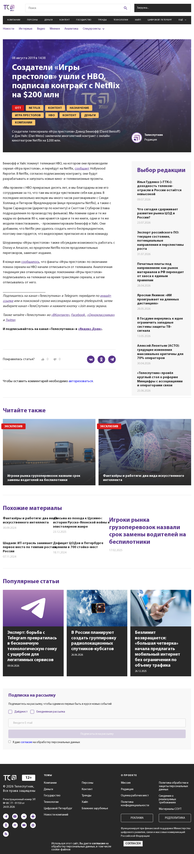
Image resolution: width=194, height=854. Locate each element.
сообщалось (30, 262)
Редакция (127, 789)
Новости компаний (56, 814)
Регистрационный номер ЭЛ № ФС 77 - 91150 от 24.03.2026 (19, 803)
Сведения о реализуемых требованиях (167, 799)
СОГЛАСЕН (133, 843)
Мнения (55, 28)
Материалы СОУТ (170, 809)
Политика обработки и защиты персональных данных (173, 786)
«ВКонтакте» (60, 315)
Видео (41, 28)
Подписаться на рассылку (97, 733)
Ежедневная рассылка (50, 711)
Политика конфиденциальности (135, 804)
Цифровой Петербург (160, 20)
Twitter (10, 320)
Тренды (102, 20)
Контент (64, 20)
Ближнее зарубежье (95, 808)
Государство (83, 20)
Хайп (138, 20)
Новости (8, 28)
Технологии (120, 20)
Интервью (25, 28)
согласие (26, 742)
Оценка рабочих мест (135, 795)
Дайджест (21, 711)
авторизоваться (81, 381)
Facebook (78, 315)
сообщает (82, 168)
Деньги (48, 20)
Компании (13, 20)
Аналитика (71, 28)
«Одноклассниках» (101, 315)
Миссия (126, 782)
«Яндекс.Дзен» (90, 329)
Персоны (32, 20)
